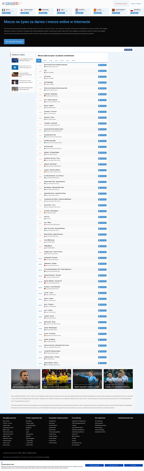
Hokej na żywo (6, 425)
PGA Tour (47, 216)
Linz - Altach (47, 222)
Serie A (47, 107)
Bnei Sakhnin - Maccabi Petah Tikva (54, 187)
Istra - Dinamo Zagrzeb (50, 99)
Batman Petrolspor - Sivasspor (52, 275)
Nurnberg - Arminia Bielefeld (52, 286)
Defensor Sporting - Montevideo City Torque (56, 345)
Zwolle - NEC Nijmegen (50, 327)
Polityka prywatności (31, 453)
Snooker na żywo (7, 440)
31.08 (50, 60)
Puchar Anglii (52, 429)
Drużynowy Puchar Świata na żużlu (53, 129)
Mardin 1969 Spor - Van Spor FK (53, 281)
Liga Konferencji (53, 425)
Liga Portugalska (49, 160)
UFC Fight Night (48, 82)
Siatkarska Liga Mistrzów (78, 429)
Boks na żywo (6, 421)
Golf (46, 218)
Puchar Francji (52, 434)
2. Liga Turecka (49, 277)
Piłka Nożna (54, 96)
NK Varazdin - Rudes (50, 322)
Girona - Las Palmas (49, 333)
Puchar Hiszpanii (53, 436)
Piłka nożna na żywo (8, 432)
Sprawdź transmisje (15, 42)
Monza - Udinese (49, 105)
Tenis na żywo (6, 442)
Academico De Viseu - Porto (52, 158)
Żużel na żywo (6, 445)
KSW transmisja (99, 423)
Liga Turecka (48, 259)
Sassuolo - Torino (49, 117)
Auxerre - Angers (49, 298)
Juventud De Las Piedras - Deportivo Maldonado (57, 199)
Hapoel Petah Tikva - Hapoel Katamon (54, 181)
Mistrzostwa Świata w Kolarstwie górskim (55, 88)
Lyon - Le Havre (48, 310)
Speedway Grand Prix (100, 432)
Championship (29, 434)
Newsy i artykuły (136, 3)
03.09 (67, 60)
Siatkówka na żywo (7, 438)
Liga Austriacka (49, 224)
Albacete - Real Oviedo (50, 164)
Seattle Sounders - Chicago (51, 357)
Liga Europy (52, 423)
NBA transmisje (76, 436)
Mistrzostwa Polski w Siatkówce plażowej (55, 64)
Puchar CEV (75, 434)
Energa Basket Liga (76, 442)
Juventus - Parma (49, 316)
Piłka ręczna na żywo (8, 434)
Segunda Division (49, 166)
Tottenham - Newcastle (50, 123)
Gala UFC (47, 72)
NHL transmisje (75, 445)
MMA (52, 72)
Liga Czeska (48, 236)
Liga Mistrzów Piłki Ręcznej (78, 421)
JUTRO (44, 60)
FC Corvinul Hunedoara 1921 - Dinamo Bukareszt (57, 269)
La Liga (47, 212)
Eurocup (74, 440)
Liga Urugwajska (49, 201)
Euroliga (74, 438)
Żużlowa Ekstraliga (99, 429)
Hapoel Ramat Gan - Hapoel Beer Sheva (55, 193)
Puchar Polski (29, 445)
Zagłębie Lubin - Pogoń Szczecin (53, 251)
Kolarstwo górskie (49, 90)
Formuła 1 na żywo (7, 423)
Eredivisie (47, 154)
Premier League (49, 125)
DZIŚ (39, 60)
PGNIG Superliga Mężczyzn (78, 423)
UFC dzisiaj (47, 76)
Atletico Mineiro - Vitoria (51, 362)
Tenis (57, 353)
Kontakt (19, 453)
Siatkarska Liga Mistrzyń (78, 432)
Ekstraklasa (48, 253)
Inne (57, 66)
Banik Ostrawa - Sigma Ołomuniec (53, 234)
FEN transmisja (98, 427)
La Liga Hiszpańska (30, 425)
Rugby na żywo (6, 436)
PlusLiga (74, 425)
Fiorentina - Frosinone (50, 111)
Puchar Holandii (53, 442)
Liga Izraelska (48, 177)
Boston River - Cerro (50, 205)
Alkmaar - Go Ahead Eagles (51, 152)
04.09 (73, 60)
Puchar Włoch (52, 440)
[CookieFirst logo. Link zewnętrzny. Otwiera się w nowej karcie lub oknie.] (1, 462)
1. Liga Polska (29, 440)
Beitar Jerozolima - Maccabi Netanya (54, 228)
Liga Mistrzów (52, 421)
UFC (45, 70)
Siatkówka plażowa (50, 66)
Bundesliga (48, 96)
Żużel (59, 131)
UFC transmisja (98, 421)
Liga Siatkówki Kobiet (77, 427)
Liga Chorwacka (49, 101)
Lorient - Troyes (48, 292)
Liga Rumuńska (49, 271)
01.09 (56, 60)
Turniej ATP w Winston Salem (52, 351)
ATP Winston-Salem (50, 353)
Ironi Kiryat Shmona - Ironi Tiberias (54, 175)
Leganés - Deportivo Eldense (52, 170)
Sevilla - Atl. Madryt (49, 339)
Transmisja (103, 65)
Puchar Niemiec (52, 438)
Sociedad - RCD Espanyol (51, 210)
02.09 (61, 60)
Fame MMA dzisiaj (49, 240)
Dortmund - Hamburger (50, 94)
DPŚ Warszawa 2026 (49, 140)
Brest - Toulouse (48, 304)
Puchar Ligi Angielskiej (54, 432)
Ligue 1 (47, 294)
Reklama (24, 453)
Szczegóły (46, 457)
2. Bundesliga (48, 288)
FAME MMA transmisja (100, 425)
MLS (46, 359)
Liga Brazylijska (49, 364)
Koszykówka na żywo (8, 427)
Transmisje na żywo (121, 3)
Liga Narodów (52, 427)
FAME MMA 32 (48, 246)
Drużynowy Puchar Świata (51, 131)
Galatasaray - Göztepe (50, 263)
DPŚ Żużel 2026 (48, 146)
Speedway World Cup (50, 135)
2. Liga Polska (29, 442)
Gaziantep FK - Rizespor (50, 257)
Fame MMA (48, 242)
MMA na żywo (6, 429)
